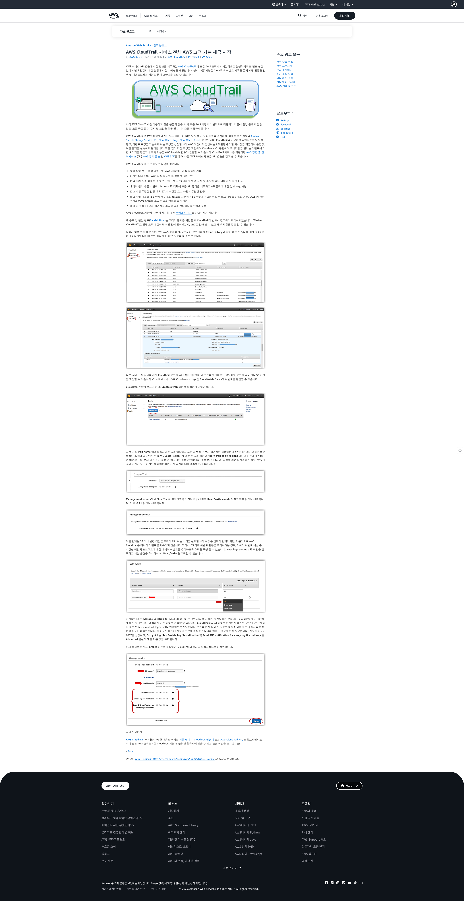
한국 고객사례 (284, 65)
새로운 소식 (109, 846)
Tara (130, 751)
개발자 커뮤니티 (285, 81)
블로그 (106, 853)
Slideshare (286, 132)
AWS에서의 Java (245, 839)
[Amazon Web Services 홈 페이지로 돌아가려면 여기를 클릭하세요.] (114, 17)
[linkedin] (332, 883)
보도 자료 (107, 861)
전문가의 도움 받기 (313, 846)
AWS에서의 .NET (245, 825)
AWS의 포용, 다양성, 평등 (184, 861)
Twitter (284, 120)
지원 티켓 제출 (310, 818)
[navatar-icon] (454, 4)
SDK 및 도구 (242, 818)
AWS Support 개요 (314, 839)
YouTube (284, 128)
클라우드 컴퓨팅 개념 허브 (118, 832)
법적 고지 (307, 861)
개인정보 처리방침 (111, 888)
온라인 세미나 (284, 69)
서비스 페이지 (184, 212)
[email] (361, 883)
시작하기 (173, 810)
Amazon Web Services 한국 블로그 (146, 45)
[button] (457, 4)
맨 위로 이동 (230, 867)
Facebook (285, 124)
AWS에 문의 (309, 810)
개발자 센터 (242, 810)
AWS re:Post (310, 825)
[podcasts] (355, 883)
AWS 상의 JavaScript (248, 853)
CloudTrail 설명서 (204, 739)
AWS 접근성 (309, 853)
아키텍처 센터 (176, 832)
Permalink (194, 56)
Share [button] (209, 56)
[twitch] (343, 883)
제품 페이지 (186, 739)
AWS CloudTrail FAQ (231, 739)
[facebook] (326, 883)
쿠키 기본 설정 (158, 888)
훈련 (171, 818)
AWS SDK (169, 156)
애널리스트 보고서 (179, 846)
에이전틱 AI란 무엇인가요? (118, 825)
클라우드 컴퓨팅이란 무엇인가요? (122, 818)
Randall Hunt (157, 220)
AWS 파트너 (175, 853)
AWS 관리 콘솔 (152, 156)
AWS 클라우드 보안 (113, 839)
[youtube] (349, 883)
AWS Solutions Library (183, 825)
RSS (282, 136)
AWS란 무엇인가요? (114, 810)
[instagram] (337, 883)
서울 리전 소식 (284, 77)
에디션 (160, 31)
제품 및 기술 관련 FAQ (182, 839)
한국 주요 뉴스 (284, 61)
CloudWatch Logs (168, 140)
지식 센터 (307, 832)
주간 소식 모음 (284, 73)
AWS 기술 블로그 (286, 85)
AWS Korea (135, 56)
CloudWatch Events (190, 140)
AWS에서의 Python (247, 832)
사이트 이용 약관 (136, 888)
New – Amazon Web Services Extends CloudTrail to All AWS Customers (175, 758)
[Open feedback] (460, 450)
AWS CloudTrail (187, 66)
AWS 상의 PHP (244, 846)
